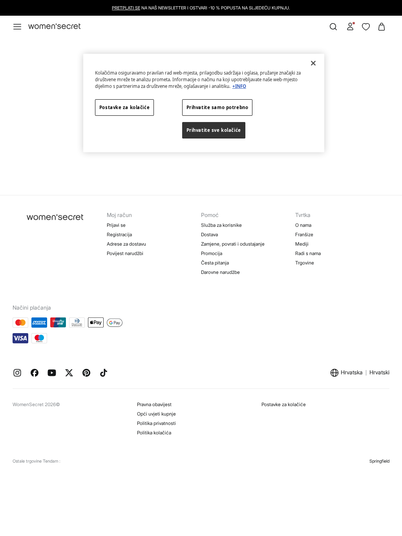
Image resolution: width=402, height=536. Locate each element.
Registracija (119, 234)
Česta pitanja (215, 263)
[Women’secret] (54, 26)
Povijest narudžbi (125, 253)
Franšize (304, 234)
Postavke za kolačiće (283, 404)
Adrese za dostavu (126, 244)
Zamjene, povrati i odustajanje (233, 244)
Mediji (302, 244)
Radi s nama (308, 253)
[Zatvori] (313, 63)
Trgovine (304, 263)
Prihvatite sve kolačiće (213, 130)
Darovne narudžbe (220, 272)
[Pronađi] (333, 26)
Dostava (209, 234)
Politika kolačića (154, 433)
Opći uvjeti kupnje (156, 414)
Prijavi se (116, 225)
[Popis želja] (366, 27)
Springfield (379, 461)
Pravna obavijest (154, 404)
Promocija (211, 253)
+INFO (239, 86)
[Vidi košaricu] (381, 26)
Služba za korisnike (221, 225)
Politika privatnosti (156, 423)
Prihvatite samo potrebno (217, 107)
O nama (303, 225)
